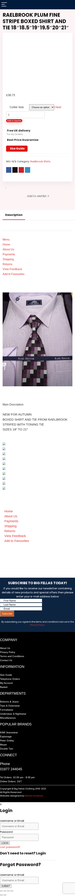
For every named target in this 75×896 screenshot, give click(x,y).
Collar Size (17, 107)
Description (13, 215)
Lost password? (10, 847)
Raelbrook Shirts (40, 161)
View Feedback (12, 269)
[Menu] (4, 4)
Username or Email (12, 821)
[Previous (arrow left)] (1, 894)
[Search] (69, 4)
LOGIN (4, 843)
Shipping (8, 259)
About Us (8, 249)
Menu (6, 239)
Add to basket (14, 120)
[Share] (8, 890)
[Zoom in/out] (1, 890)
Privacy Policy (37, 624)
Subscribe (7, 613)
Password (6, 832)
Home (6, 244)
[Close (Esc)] (11, 890)
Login (41, 853)
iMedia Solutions (34, 795)
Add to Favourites (13, 274)
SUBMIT (5, 886)
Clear (58, 107)
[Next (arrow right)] (4, 894)
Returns (7, 264)
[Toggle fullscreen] (4, 890)
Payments (9, 254)
